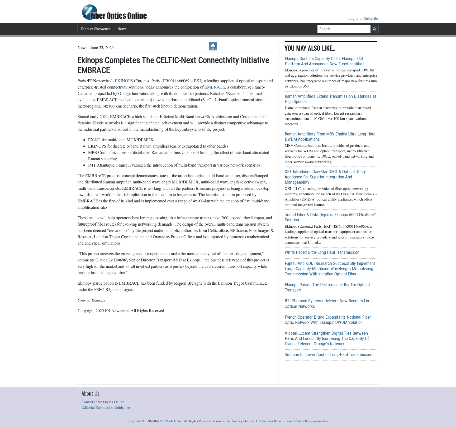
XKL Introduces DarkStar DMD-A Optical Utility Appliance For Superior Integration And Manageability (325, 177)
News (122, 29)
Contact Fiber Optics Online (103, 401)
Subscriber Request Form (276, 421)
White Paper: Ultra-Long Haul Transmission (322, 252)
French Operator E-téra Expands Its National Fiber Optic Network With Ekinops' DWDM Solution (328, 319)
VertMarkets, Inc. (171, 421)
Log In (354, 18)
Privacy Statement (244, 421)
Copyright (134, 421)
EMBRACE (215, 87)
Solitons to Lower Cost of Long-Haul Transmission (328, 354)
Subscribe (371, 18)
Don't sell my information (311, 421)
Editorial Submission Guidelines (106, 407)
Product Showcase (96, 29)
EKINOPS (124, 80)
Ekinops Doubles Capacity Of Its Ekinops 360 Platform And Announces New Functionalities (324, 61)
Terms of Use (222, 421)
